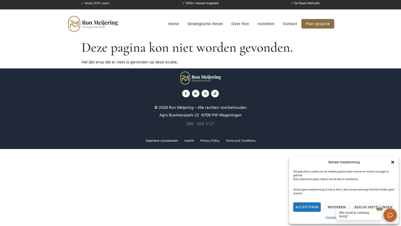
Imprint (189, 140)
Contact (290, 24)
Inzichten (266, 24)
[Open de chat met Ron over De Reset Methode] (390, 215)
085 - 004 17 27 (200, 124)
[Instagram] (205, 93)
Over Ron (240, 24)
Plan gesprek (318, 24)
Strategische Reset (205, 24)
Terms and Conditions (240, 140)
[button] (393, 162)
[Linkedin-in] (195, 93)
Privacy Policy (210, 140)
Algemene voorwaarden (162, 140)
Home (173, 24)
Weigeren (337, 207)
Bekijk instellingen (373, 207)
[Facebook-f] (186, 93)
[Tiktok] (215, 93)
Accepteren (307, 207)
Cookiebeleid (333, 217)
